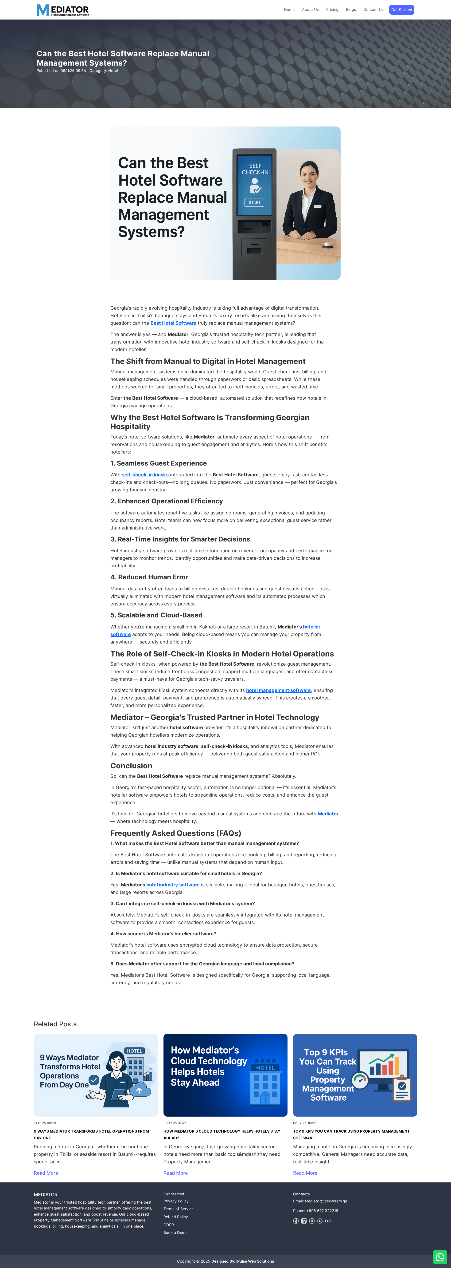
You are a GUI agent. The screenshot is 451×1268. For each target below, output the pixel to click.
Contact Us (373, 9)
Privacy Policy (176, 1201)
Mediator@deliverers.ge (326, 1201)
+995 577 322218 (322, 1210)
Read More (46, 1173)
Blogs (351, 9)
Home (289, 9)
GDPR (168, 1224)
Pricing (332, 9)
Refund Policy (175, 1216)
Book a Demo (175, 1232)
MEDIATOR (46, 1194)
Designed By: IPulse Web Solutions (242, 1261)
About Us (310, 9)
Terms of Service (178, 1208)
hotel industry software (173, 885)
